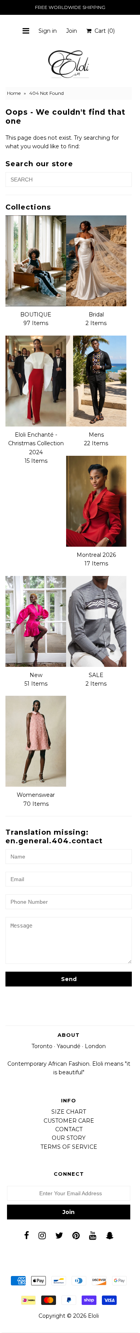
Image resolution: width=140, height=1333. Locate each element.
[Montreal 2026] (96, 501)
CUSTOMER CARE (69, 1120)
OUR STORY (69, 1137)
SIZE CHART (68, 1111)
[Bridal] (96, 260)
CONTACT (68, 1129)
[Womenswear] (35, 741)
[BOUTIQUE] (35, 260)
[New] (35, 621)
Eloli (93, 1315)
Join (71, 30)
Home (14, 93)
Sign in (47, 30)
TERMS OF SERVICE (68, 1146)
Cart (103, 30)
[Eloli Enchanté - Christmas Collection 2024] (35, 381)
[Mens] (96, 381)
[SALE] (96, 621)
